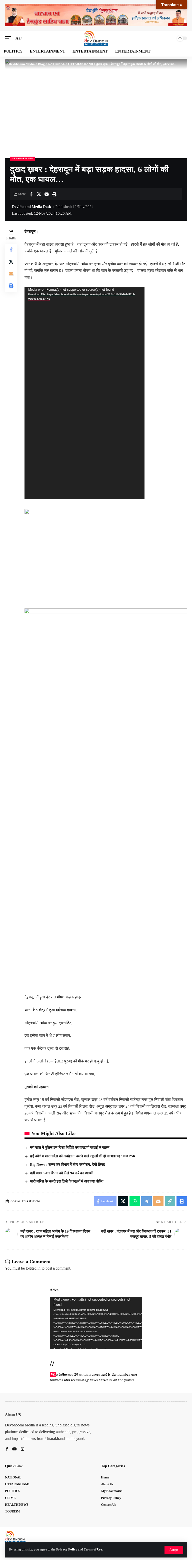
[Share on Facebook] (31, 194)
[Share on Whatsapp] (135, 1201)
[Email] (46, 194)
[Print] (54, 194)
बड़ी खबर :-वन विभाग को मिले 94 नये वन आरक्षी (61, 1173)
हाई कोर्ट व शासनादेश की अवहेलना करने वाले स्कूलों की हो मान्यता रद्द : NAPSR (83, 1156)
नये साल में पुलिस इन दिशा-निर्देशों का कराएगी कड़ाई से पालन (70, 1147)
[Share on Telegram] (146, 1201)
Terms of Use (93, 1549)
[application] (84, 393)
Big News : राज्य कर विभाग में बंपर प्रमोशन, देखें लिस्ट (67, 1164)
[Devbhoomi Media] (96, 38)
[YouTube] (15, 1449)
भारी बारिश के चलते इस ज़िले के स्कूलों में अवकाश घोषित (66, 1181)
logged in (33, 1268)
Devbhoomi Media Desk (31, 207)
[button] (173, 1550)
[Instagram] (22, 1449)
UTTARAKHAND (22, 158)
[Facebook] (7, 1449)
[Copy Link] (170, 1201)
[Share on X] (38, 194)
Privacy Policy (66, 1549)
